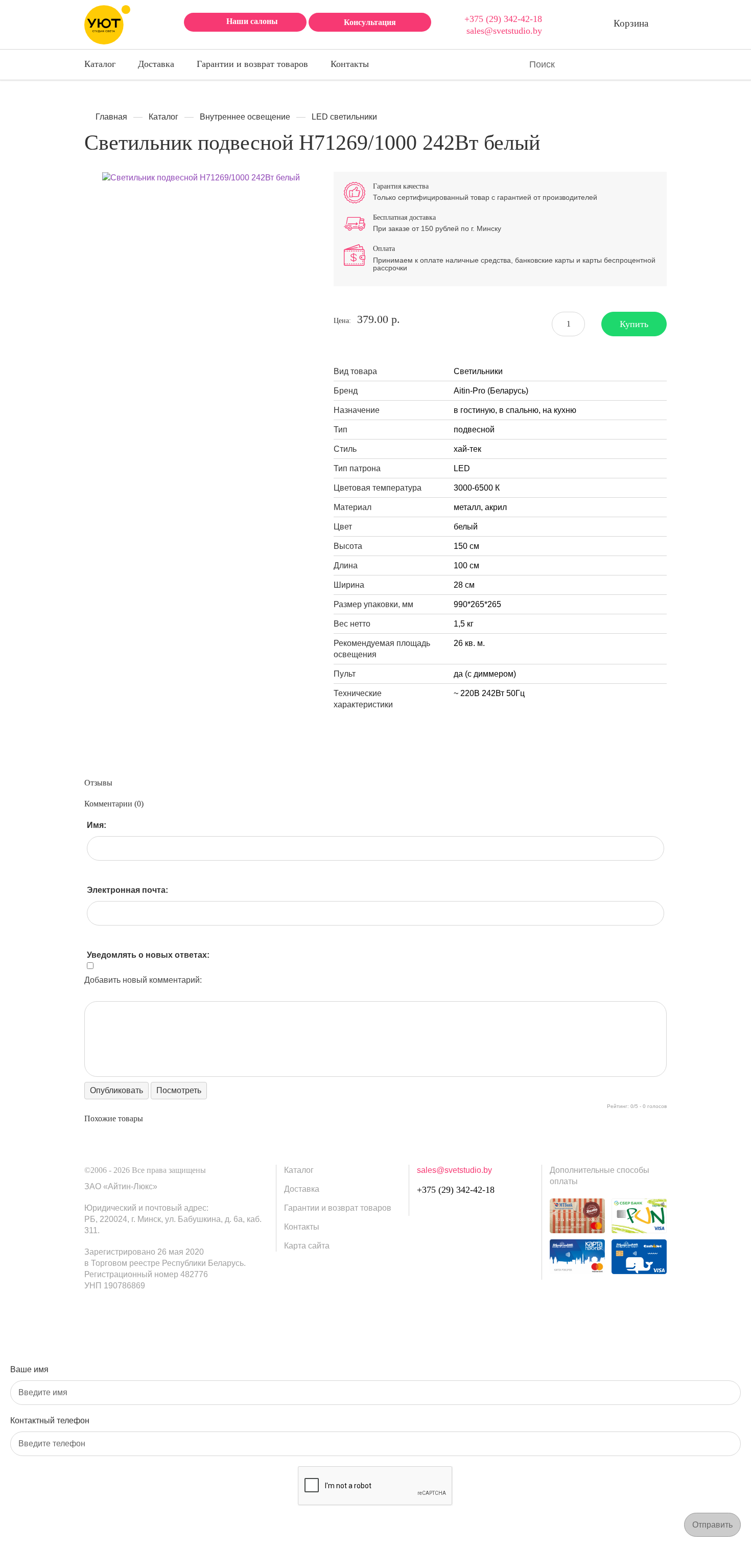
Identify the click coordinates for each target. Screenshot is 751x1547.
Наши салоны (252, 21)
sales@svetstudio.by (504, 31)
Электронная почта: (127, 890)
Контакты (350, 64)
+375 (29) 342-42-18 (503, 19)
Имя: (96, 825)
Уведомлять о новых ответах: (143, 955)
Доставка (156, 64)
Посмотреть (178, 1090)
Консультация (370, 22)
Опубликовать (116, 1090)
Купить (634, 324)
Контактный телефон (49, 1420)
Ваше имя (29, 1369)
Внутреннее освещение (245, 116)
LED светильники (344, 116)
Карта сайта (307, 1245)
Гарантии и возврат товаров (252, 64)
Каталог (99, 64)
